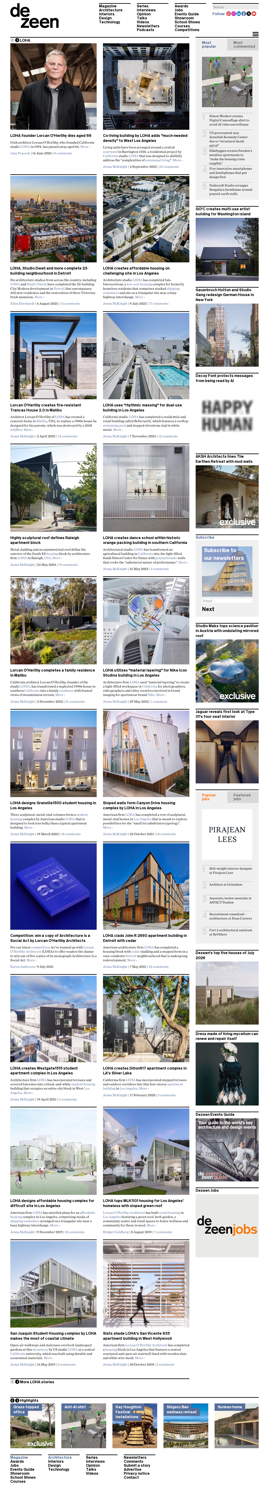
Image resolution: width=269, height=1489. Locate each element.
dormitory (40, 1349)
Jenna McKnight (115, 166)
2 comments (165, 1364)
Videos (143, 22)
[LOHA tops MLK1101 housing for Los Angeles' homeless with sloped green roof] (146, 1153)
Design (105, 18)
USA (47, 558)
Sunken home (230, 1407)
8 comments (63, 153)
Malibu (41, 421)
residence (66, 690)
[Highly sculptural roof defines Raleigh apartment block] (53, 490)
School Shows (187, 22)
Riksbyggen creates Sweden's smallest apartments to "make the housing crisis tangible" (230, 157)
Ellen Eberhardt (22, 303)
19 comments (68, 564)
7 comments (163, 1232)
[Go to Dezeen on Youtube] (254, 14)
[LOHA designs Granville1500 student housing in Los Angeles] (53, 756)
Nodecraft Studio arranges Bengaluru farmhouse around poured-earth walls (230, 189)
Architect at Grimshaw (226, 884)
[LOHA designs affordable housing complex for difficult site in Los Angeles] (53, 1153)
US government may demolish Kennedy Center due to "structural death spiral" (228, 139)
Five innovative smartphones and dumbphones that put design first (230, 173)
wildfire (16, 429)
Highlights (29, 1400)
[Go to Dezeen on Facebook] (244, 14)
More (85, 146)
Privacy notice (137, 1473)
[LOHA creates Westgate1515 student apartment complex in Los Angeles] (53, 1021)
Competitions (187, 30)
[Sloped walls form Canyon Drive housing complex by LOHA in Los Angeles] (146, 756)
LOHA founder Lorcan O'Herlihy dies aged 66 (50, 136)
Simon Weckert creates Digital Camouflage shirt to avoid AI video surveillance (229, 120)
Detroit (59, 288)
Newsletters (148, 26)
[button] (255, 34)
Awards (181, 6)
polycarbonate (166, 558)
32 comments (169, 166)
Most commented (244, 44)
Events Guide (187, 14)
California (110, 156)
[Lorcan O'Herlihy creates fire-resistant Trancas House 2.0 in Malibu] (53, 358)
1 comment (159, 701)
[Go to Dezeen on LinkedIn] (238, 14)
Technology (109, 22)
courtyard (110, 151)
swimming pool (114, 425)
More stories (37, 1382)
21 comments (75, 701)
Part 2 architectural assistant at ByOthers (230, 932)
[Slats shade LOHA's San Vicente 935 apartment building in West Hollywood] (146, 1286)
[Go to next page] (17, 40)
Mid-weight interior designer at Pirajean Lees (230, 870)
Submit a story (137, 1465)
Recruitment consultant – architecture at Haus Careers (230, 916)
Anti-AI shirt (75, 1407)
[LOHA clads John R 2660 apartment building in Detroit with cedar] (146, 888)
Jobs (179, 10)
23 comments (159, 966)
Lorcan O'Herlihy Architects (124, 1212)
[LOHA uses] (146, 358)
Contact (131, 1477)
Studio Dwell (36, 284)
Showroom (184, 18)
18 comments (71, 834)
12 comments (67, 436)
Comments (133, 1461)
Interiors (107, 14)
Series (143, 6)
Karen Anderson (22, 966)
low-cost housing (139, 284)
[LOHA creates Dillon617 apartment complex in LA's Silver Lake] (146, 1021)
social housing (169, 1212)
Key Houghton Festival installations (128, 1412)
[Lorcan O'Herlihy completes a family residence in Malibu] (53, 623)
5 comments (68, 1099)
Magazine (108, 6)
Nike (151, 695)
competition (40, 947)
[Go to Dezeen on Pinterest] (228, 14)
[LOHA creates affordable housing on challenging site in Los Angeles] (146, 221)
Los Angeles (143, 819)
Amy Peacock (20, 153)
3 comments (160, 569)
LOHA (25, 146)
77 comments (159, 303)
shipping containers (25, 1221)
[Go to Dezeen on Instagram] (233, 14)
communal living (157, 160)
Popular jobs (209, 797)
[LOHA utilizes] (146, 623)
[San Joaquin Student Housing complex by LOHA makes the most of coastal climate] (53, 1286)
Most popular (209, 44)
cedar (136, 951)
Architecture (111, 10)
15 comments (70, 303)
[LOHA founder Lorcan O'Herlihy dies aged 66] (53, 88)
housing (52, 553)
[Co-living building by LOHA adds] (146, 88)
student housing (83, 1084)
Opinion (144, 14)
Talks (142, 18)
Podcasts (145, 30)
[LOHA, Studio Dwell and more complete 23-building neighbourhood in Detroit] (53, 221)
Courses (182, 26)
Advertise (132, 1469)
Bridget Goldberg (116, 1232)
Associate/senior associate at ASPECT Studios (230, 900)
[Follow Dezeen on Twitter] (249, 14)
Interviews (146, 10)
